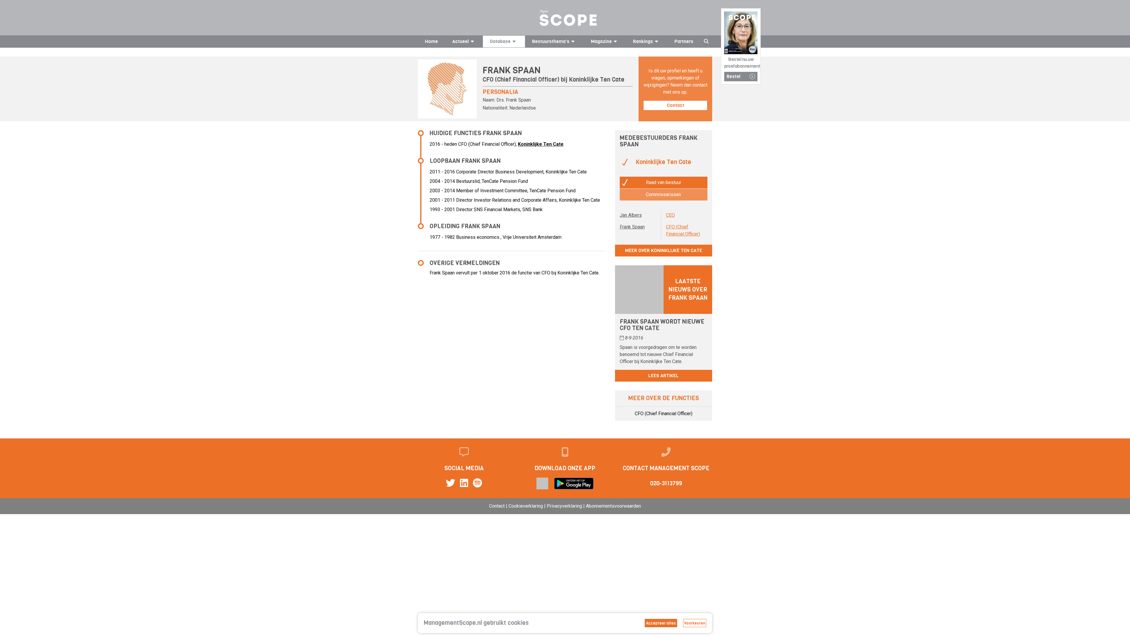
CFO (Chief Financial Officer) (663, 413)
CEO (670, 215)
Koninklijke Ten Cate (596, 80)
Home (431, 41)
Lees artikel (663, 375)
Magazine (601, 41)
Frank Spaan (632, 227)
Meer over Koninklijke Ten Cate (663, 250)
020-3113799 (666, 483)
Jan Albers (631, 215)
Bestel (733, 76)
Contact (675, 105)
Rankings (643, 41)
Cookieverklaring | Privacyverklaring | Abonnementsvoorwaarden (574, 506)
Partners (683, 41)
